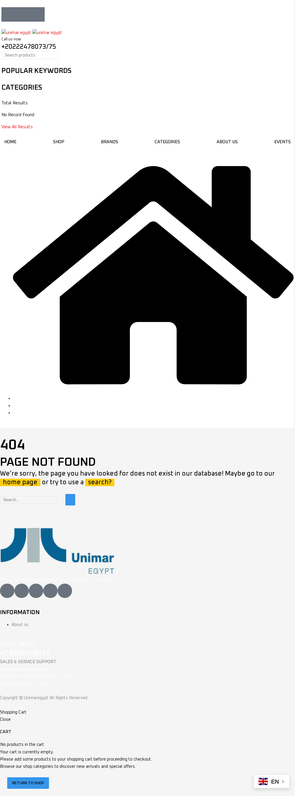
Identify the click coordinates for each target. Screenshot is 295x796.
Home (10, 142)
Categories (167, 142)
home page (20, 482)
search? (99, 482)
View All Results (17, 127)
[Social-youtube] (37, 14)
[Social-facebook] (8, 14)
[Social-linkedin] (23, 14)
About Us (227, 142)
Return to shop (28, 783)
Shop (58, 142)
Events (282, 142)
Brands (109, 142)
